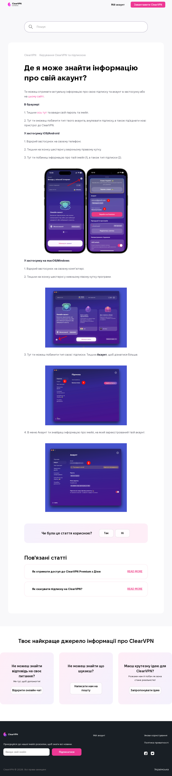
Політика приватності (156, 742)
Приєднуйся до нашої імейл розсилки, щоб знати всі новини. (37, 744)
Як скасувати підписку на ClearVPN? (57, 589)
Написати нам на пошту (86, 688)
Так (106, 533)
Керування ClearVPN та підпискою (62, 55)
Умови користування (155, 735)
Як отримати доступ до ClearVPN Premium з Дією (66, 571)
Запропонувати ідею (145, 690)
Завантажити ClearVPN (148, 4)
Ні (122, 533)
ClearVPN (30, 55)
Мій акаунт (118, 4)
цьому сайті (36, 96)
